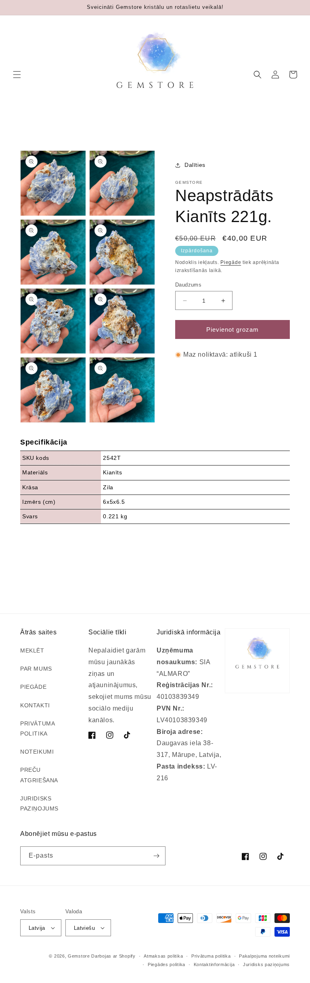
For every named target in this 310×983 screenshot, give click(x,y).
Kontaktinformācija (214, 964)
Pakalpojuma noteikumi (264, 956)
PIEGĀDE (33, 687)
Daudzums (188, 285)
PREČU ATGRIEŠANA (39, 775)
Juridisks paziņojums (266, 964)
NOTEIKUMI (37, 751)
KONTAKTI (35, 705)
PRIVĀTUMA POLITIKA (37, 728)
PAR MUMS (36, 668)
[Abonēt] (156, 855)
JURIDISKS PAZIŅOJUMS (39, 803)
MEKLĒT (32, 650)
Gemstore (79, 956)
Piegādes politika (166, 964)
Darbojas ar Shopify (113, 956)
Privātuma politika (211, 956)
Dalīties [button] (194, 165)
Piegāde (230, 262)
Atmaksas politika (163, 956)
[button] (17, 74)
